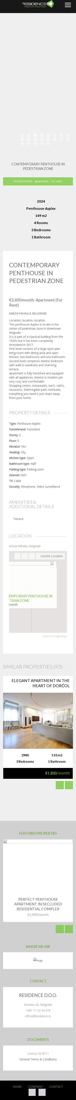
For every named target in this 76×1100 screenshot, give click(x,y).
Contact (56, 1087)
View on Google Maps (55, 636)
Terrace (18, 519)
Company (35, 1087)
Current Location (51, 556)
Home (17, 1087)
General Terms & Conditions (38, 1059)
